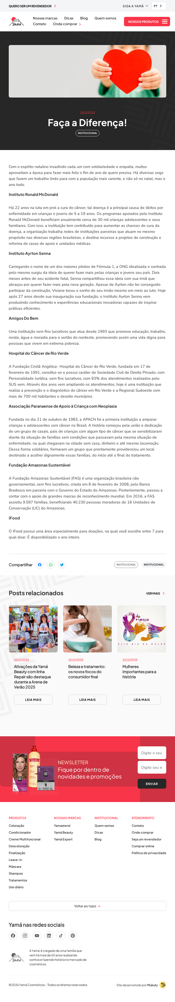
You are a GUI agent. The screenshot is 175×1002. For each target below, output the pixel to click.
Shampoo (16, 873)
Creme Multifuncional (25, 839)
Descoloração (19, 846)
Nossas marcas (45, 18)
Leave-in (15, 860)
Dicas (68, 18)
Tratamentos (18, 880)
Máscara (15, 866)
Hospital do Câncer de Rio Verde (39, 353)
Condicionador (20, 832)
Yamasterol (62, 825)
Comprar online (143, 846)
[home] (16, 21)
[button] (135, 6)
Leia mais (33, 700)
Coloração (16, 825)
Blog (84, 18)
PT (156, 6)
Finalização (17, 853)
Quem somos (105, 18)
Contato (39, 24)
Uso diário (16, 887)
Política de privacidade (149, 853)
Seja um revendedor (146, 839)
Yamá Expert (63, 839)
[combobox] (159, 6)
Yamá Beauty (63, 832)
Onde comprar (142, 832)
